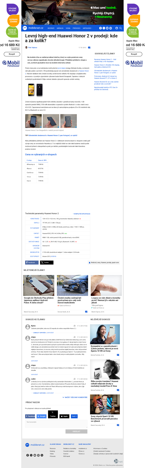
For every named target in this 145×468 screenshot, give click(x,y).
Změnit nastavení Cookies (101, 451)
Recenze (51, 28)
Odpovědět (50, 332)
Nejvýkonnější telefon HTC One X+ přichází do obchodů (106, 88)
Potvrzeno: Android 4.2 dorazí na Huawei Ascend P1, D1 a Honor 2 (105, 77)
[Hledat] (120, 28)
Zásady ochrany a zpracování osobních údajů (108, 454)
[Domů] (33, 28)
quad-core (115, 262)
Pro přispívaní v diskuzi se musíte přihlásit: (38, 408)
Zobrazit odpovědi (39, 332)
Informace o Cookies (100, 448)
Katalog (60, 28)
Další (74, 416)
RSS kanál (66, 456)
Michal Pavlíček (95, 355)
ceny (98, 262)
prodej (109, 262)
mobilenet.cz (83, 448)
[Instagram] (110, 28)
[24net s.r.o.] (118, 462)
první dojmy (62, 68)
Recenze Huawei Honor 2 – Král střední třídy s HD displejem (105, 60)
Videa (68, 28)
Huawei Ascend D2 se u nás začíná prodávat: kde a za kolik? (106, 83)
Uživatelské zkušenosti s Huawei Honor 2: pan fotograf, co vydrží (53, 135)
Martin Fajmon (96, 312)
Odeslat (76, 431)
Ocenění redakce (68, 451)
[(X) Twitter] (103, 28)
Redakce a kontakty (69, 448)
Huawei (103, 262)
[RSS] (42, 456)
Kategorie (87, 28)
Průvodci (76, 28)
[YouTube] (107, 28)
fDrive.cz (81, 451)
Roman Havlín (62, 312)
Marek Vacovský (29, 312)
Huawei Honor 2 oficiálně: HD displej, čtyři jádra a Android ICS (106, 66)
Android (93, 262)
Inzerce (65, 454)
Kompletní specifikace (82, 214)
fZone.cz (82, 454)
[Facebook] (100, 28)
